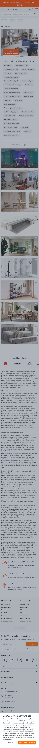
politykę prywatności (8, 737)
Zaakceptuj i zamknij (27, 742)
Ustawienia (11, 743)
